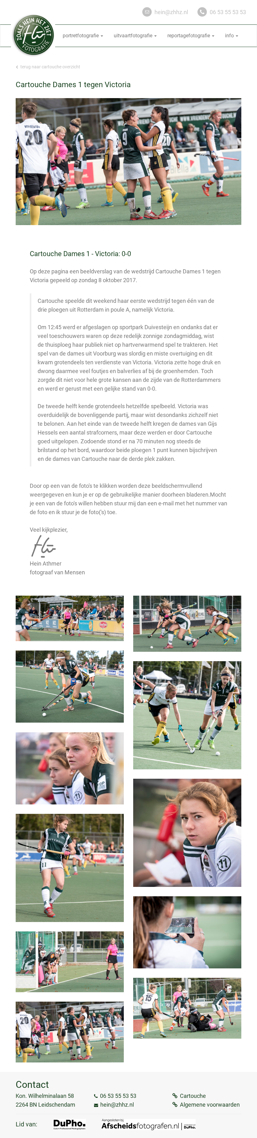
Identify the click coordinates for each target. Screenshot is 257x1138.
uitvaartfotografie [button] (134, 36)
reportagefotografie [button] (189, 36)
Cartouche (193, 1096)
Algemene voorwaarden (210, 1104)
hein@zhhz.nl (171, 12)
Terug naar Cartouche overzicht (49, 66)
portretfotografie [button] (81, 36)
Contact (32, 1084)
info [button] (230, 36)
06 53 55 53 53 (228, 12)
